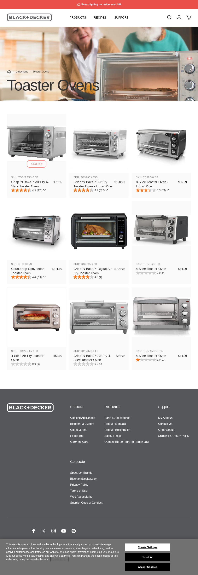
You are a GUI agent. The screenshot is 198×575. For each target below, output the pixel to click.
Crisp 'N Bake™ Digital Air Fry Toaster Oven (92, 271)
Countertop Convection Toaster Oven (27, 271)
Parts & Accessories (117, 417)
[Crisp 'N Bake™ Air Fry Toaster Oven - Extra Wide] (99, 143)
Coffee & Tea (78, 429)
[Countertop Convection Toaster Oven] (36, 230)
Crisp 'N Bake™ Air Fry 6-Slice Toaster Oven (30, 184)
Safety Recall (112, 435)
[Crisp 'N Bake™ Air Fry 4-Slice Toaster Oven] (99, 317)
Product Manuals (115, 423)
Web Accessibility (81, 496)
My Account (165, 417)
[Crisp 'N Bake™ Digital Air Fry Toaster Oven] (99, 230)
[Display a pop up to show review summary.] (45, 191)
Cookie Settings (147, 547)
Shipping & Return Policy (173, 435)
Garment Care (79, 441)
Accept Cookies (147, 567)
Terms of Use (78, 490)
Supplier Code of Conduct (86, 502)
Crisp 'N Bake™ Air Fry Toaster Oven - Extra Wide (92, 184)
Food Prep (76, 435)
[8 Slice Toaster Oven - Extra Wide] (161, 143)
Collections (22, 71)
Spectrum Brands (81, 472)
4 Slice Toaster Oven (151, 269)
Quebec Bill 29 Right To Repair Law (126, 441)
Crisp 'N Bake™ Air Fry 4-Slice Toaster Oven (92, 358)
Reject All (147, 557)
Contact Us (165, 423)
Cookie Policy (59, 559)
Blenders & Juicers (82, 423)
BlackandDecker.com (83, 478)
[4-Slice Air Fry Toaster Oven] (36, 317)
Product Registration (117, 429)
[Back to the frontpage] (9, 72)
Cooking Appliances (82, 417)
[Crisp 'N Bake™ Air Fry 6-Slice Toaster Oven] (36, 143)
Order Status (166, 429)
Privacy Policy (79, 484)
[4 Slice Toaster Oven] (161, 230)
